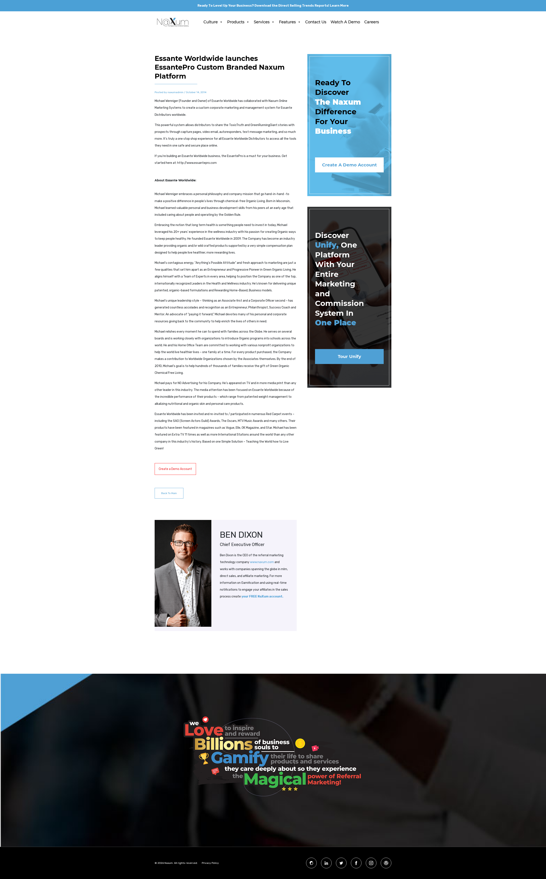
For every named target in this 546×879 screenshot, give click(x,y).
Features (287, 22)
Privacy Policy (210, 862)
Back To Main (169, 493)
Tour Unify (349, 356)
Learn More (339, 5)
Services (262, 22)
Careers (371, 22)
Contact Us (315, 22)
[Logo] (173, 22)
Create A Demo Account (349, 164)
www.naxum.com (262, 562)
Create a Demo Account (175, 469)
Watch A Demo (345, 22)
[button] (221, 22)
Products (235, 22)
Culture (210, 22)
